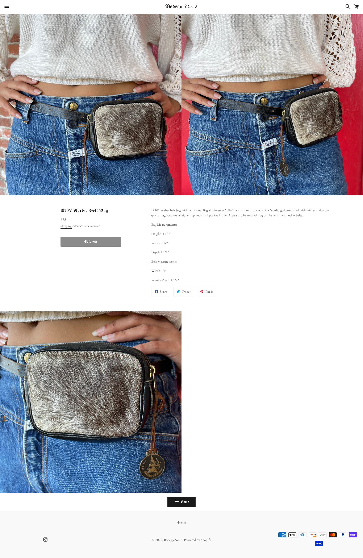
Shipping (66, 226)
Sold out (90, 241)
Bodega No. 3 (181, 6)
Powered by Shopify (197, 540)
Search (181, 522)
